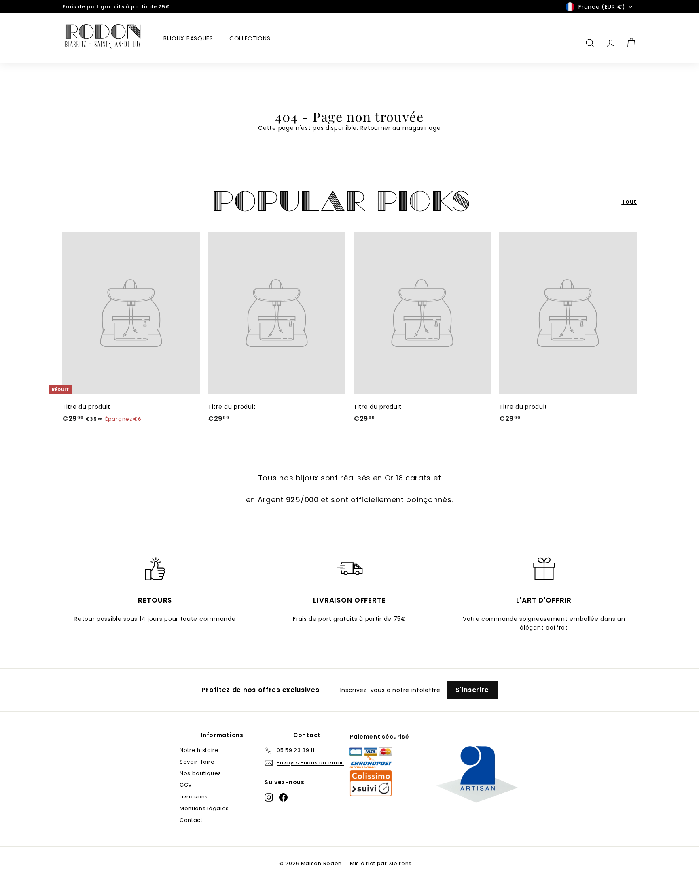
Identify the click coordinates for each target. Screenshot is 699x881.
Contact (191, 820)
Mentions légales (204, 808)
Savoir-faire (197, 762)
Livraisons (194, 796)
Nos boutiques (200, 773)
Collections (250, 38)
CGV (186, 785)
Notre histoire (199, 750)
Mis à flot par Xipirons (381, 863)
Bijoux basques (188, 38)
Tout (629, 201)
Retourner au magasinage (400, 128)
